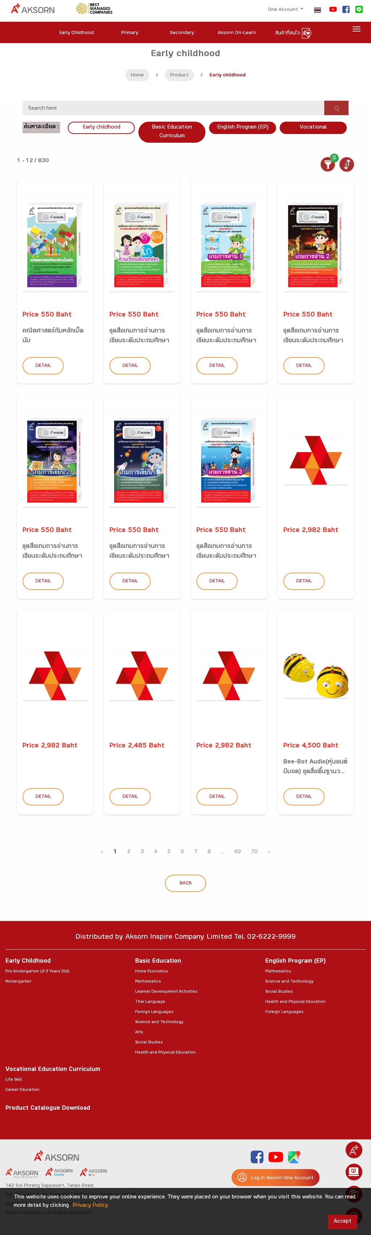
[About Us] (354, 1150)
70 (254, 852)
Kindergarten (18, 982)
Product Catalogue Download (47, 1109)
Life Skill (13, 1080)
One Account (283, 10)
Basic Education (158, 961)
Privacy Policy (90, 1205)
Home (137, 76)
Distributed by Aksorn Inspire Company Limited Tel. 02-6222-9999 (185, 938)
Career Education (22, 1090)
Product (179, 76)
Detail (43, 366)
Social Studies (149, 1042)
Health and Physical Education (165, 1053)
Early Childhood (28, 961)
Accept (342, 1221)
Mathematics (148, 982)
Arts (139, 1032)
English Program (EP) (242, 127)
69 (237, 852)
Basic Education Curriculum (172, 132)
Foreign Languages (154, 1012)
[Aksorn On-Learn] (354, 1172)
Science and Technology (159, 1022)
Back (186, 884)
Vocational (313, 127)
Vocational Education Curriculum (52, 1070)
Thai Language (150, 1002)
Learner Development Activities (166, 992)
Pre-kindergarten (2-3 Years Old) (37, 972)
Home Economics (151, 972)
